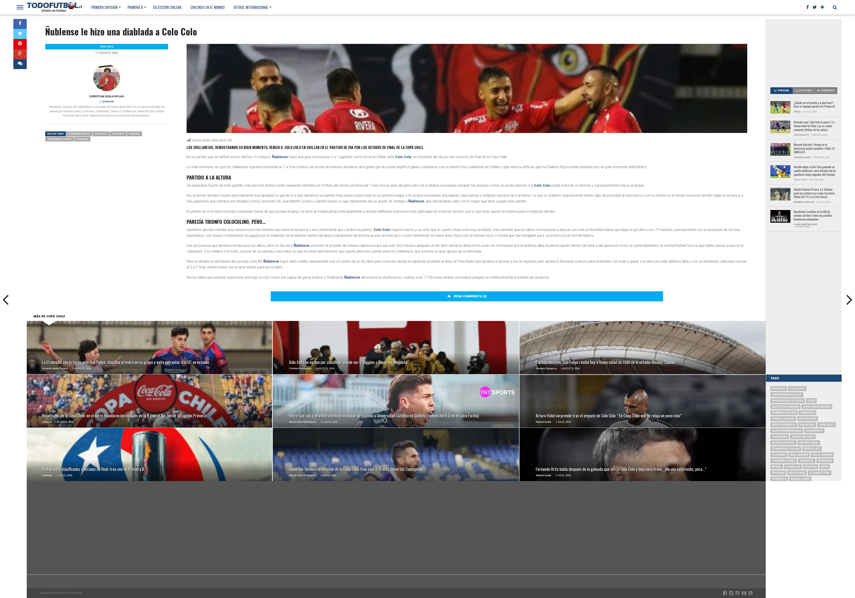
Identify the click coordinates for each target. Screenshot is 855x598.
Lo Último (805, 90)
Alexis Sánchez (783, 442)
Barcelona (797, 472)
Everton (810, 466)
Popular (783, 90)
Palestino (807, 424)
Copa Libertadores (817, 406)
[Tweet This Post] (20, 34)
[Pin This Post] (20, 44)
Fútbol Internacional (251, 7)
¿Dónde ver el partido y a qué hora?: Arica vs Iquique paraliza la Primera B (814, 104)
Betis (824, 466)
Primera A (779, 478)
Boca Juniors (822, 454)
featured (134, 134)
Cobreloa (793, 466)
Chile (811, 400)
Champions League (786, 448)
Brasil (777, 466)
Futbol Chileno (783, 418)
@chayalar (108, 101)
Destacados (807, 418)
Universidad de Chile (787, 394)
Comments (827, 90)
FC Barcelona (819, 472)
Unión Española (784, 424)
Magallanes (800, 478)
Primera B (135, 7)
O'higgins (779, 454)
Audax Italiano (803, 436)
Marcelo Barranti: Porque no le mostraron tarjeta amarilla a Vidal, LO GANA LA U (814, 148)
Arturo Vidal (808, 442)
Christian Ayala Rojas (106, 96)
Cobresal (807, 460)
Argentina (780, 436)
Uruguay (778, 472)
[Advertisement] (803, 51)
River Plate (812, 448)
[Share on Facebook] (20, 24)
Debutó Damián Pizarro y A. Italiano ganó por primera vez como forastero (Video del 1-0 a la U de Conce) (814, 193)
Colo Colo (403, 157)
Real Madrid (799, 454)
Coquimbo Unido (783, 460)
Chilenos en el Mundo (207, 7)
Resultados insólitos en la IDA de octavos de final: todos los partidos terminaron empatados (813, 215)
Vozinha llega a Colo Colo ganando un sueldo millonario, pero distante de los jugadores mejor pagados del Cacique (815, 170)
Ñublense (280, 157)
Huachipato (814, 430)
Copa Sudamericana (787, 430)
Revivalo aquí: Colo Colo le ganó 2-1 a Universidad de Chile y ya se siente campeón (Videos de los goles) (814, 126)
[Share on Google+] (20, 54)
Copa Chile (118, 134)
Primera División (104, 7)
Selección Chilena (167, 7)
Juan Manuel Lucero (59, 139)
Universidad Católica (787, 400)
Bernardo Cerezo (79, 134)
